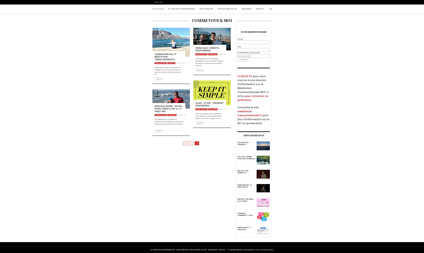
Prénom (240, 39)
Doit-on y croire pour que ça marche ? (246, 159)
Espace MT (260, 9)
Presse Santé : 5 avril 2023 (244, 228)
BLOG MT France (158, 9)
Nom (239, 46)
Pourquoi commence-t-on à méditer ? (245, 215)
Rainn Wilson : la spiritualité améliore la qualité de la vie (246, 188)
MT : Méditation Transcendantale (181, 9)
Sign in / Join (158, 2)
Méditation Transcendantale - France (247, 250)
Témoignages (246, 9)
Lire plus (159, 79)
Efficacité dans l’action (227, 9)
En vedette (171, 63)
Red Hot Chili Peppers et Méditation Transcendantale (245, 174)
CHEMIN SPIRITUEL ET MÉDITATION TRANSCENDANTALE (166, 57)
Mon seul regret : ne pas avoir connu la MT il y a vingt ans (168, 109)
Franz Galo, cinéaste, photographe (207, 49)
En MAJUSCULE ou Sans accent (249, 53)
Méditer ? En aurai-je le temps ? (246, 200)
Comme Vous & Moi (160, 63)
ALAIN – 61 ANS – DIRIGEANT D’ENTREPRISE (209, 104)
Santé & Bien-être (206, 9)
